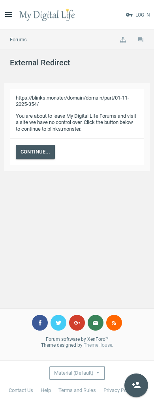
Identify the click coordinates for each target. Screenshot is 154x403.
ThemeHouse (98, 345)
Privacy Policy (118, 390)
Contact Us (21, 390)
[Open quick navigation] (123, 40)
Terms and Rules (77, 390)
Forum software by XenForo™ (77, 339)
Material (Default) (74, 373)
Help (46, 390)
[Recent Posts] (141, 40)
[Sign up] (136, 385)
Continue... (35, 152)
